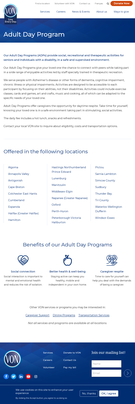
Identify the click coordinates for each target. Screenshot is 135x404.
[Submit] (127, 373)
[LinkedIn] (21, 376)
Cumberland (16, 200)
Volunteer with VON (64, 3)
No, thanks (89, 393)
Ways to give (121, 11)
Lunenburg (59, 178)
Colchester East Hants (22, 193)
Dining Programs (64, 315)
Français (99, 3)
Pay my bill (69, 367)
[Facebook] (6, 376)
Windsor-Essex (105, 217)
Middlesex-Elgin (62, 191)
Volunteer (49, 367)
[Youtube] (28, 376)
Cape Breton (16, 187)
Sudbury (100, 187)
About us (101, 11)
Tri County (102, 200)
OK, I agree (108, 393)
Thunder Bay (103, 193)
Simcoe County (105, 180)
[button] (107, 3)
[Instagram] (35, 376)
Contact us (84, 3)
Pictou (99, 167)
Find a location (42, 3)
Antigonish (15, 180)
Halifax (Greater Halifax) (23, 213)
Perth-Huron (60, 211)
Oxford (56, 204)
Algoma (13, 167)
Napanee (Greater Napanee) (70, 198)
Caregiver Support (37, 315)
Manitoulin (59, 185)
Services (45, 11)
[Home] (11, 14)
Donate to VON (72, 352)
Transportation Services (93, 315)
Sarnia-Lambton (105, 173)
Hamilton (14, 220)
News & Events (81, 11)
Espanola (14, 206)
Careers (61, 11)
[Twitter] (13, 376)
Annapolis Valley (18, 173)
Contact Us (69, 360)
